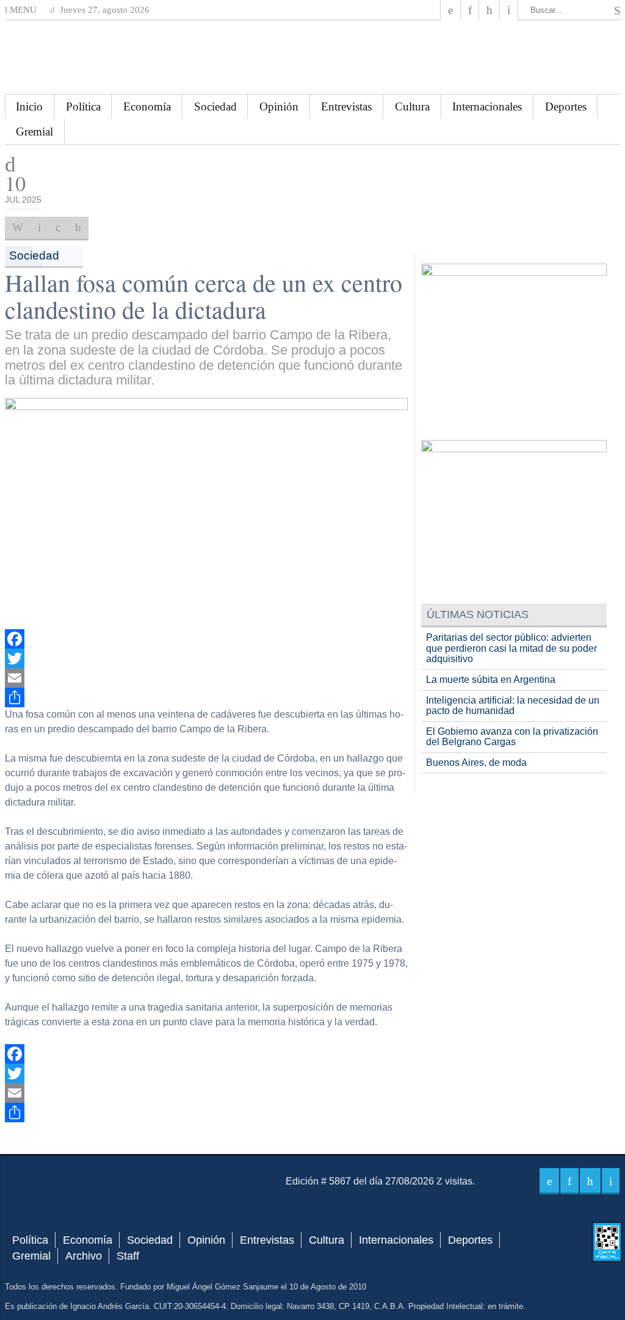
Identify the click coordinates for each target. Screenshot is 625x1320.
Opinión (278, 106)
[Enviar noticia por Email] (39, 228)
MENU (22, 10)
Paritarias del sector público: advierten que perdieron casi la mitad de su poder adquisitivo (511, 648)
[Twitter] (206, 658)
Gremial (34, 131)
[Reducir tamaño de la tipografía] (78, 228)
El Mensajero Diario (312, 57)
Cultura (412, 106)
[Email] (206, 678)
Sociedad (215, 106)
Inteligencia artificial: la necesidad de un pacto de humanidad (512, 705)
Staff (128, 1256)
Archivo (83, 1256)
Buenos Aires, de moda (476, 762)
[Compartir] (206, 697)
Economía (147, 106)
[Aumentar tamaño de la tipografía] (58, 228)
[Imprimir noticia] (18, 228)
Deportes (566, 106)
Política (83, 106)
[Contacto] (509, 10)
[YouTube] (489, 10)
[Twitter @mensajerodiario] (470, 10)
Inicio (29, 106)
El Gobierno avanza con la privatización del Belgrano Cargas (512, 737)
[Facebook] (450, 10)
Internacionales (487, 106)
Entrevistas (346, 106)
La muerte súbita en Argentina (490, 679)
